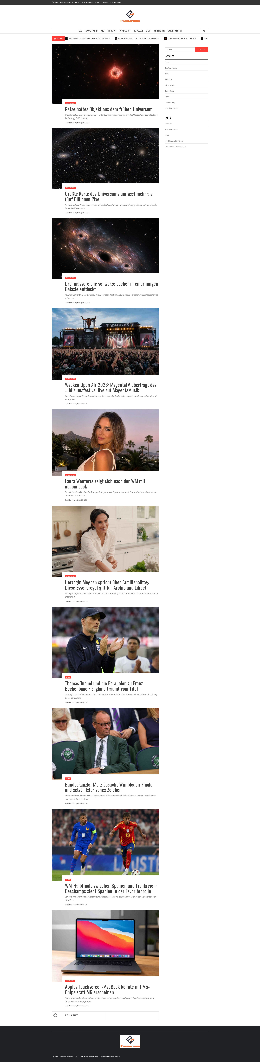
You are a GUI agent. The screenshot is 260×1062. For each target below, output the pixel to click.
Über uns (55, 2)
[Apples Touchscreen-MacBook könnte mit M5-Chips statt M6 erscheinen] (105, 946)
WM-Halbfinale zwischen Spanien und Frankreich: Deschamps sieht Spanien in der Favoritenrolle (111, 888)
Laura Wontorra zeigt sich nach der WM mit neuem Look (105, 483)
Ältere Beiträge (71, 1015)
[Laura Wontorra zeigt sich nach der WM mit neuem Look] (105, 442)
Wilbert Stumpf (72, 123)
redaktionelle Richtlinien (90, 2)
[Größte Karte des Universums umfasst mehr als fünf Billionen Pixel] (105, 158)
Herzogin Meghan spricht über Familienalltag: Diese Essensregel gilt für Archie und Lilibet (107, 584)
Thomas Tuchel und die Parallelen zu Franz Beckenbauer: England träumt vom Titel (104, 686)
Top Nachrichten (91, 30)
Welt (103, 30)
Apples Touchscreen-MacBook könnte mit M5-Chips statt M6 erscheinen (107, 989)
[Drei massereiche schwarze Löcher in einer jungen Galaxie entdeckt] (105, 248)
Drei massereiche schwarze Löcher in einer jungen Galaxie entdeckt (85, 39)
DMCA (77, 2)
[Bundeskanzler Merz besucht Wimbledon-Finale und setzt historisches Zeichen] (105, 743)
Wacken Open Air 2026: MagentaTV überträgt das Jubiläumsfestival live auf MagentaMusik (110, 387)
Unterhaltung (159, 30)
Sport (148, 30)
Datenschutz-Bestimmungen (111, 2)
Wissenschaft (125, 30)
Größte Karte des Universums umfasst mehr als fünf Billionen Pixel (172, 39)
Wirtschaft (112, 30)
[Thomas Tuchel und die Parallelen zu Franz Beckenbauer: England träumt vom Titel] (105, 642)
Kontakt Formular (66, 2)
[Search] (204, 31)
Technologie (138, 30)
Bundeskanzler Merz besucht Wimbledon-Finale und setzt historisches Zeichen (108, 787)
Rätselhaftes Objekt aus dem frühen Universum (129, 39)
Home (80, 30)
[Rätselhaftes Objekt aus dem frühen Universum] (105, 74)
